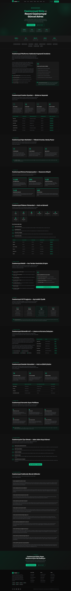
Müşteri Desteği (42, 577)
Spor (28, 1)
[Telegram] (16, 589)
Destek (41, 1)
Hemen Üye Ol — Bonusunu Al (36, 464)
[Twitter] (13, 589)
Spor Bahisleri (32, 575)
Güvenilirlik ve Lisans (43, 574)
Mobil (38, 1)
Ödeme (35, 1)
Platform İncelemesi (43, 580)
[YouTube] (18, 589)
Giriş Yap (51, 1)
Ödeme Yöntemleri (43, 575)
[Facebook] (20, 589)
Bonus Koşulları (52, 577)
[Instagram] (14, 589)
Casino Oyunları (32, 574)
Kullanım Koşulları (53, 575)
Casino (25, 1)
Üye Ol (57, 1)
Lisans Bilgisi (52, 580)
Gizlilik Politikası (52, 574)
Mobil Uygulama (32, 580)
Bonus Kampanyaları (33, 577)
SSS (43, 1)
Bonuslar (31, 1)
